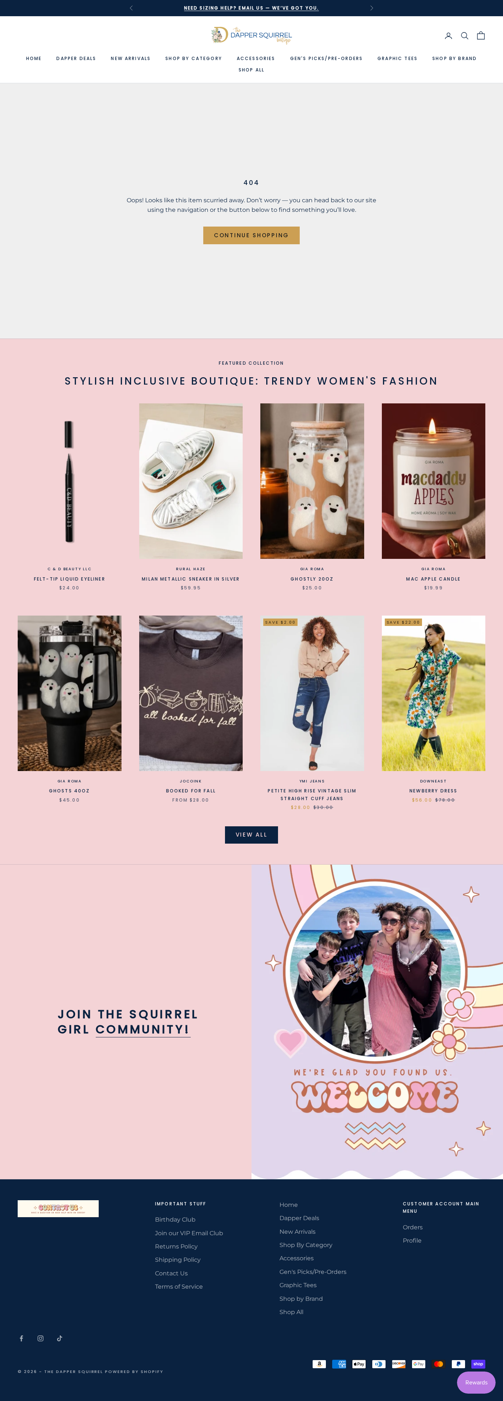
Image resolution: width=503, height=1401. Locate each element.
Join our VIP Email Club (189, 1233)
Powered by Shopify (134, 1371)
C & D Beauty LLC (70, 569)
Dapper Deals (76, 58)
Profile (412, 1240)
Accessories (256, 58)
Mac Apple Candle (433, 579)
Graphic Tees (397, 58)
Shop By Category (193, 58)
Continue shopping (251, 235)
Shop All (251, 70)
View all (252, 834)
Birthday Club (175, 1219)
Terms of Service (179, 1286)
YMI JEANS (312, 781)
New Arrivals (131, 58)
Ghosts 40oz (69, 791)
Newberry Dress (433, 791)
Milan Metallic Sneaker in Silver (191, 579)
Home (34, 58)
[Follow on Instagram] (40, 1338)
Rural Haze (190, 569)
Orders (413, 1227)
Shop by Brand (454, 58)
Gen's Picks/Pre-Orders (326, 58)
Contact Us (171, 1273)
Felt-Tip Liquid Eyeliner (69, 579)
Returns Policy (176, 1246)
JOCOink (191, 781)
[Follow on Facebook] (21, 1338)
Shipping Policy (178, 1259)
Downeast (433, 781)
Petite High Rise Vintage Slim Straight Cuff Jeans (312, 794)
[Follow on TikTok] (59, 1338)
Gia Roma (312, 569)
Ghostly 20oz (312, 579)
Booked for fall (191, 791)
